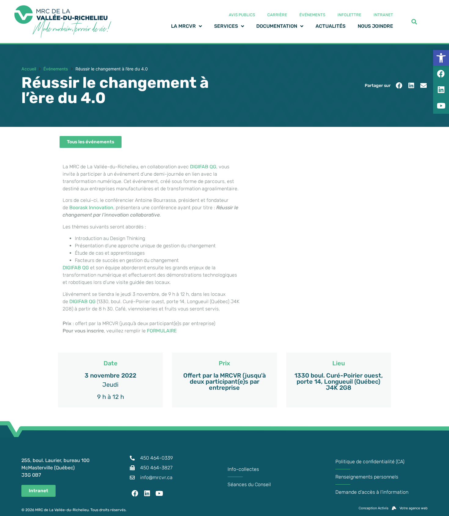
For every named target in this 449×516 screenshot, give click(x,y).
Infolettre (349, 15)
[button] (399, 85)
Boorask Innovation (91, 207)
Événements (312, 15)
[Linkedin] (147, 493)
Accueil (28, 68)
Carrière (277, 15)
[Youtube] (159, 493)
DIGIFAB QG (203, 167)
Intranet (383, 15)
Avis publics (242, 15)
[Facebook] (135, 493)
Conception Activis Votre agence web (393, 508)
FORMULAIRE (162, 331)
